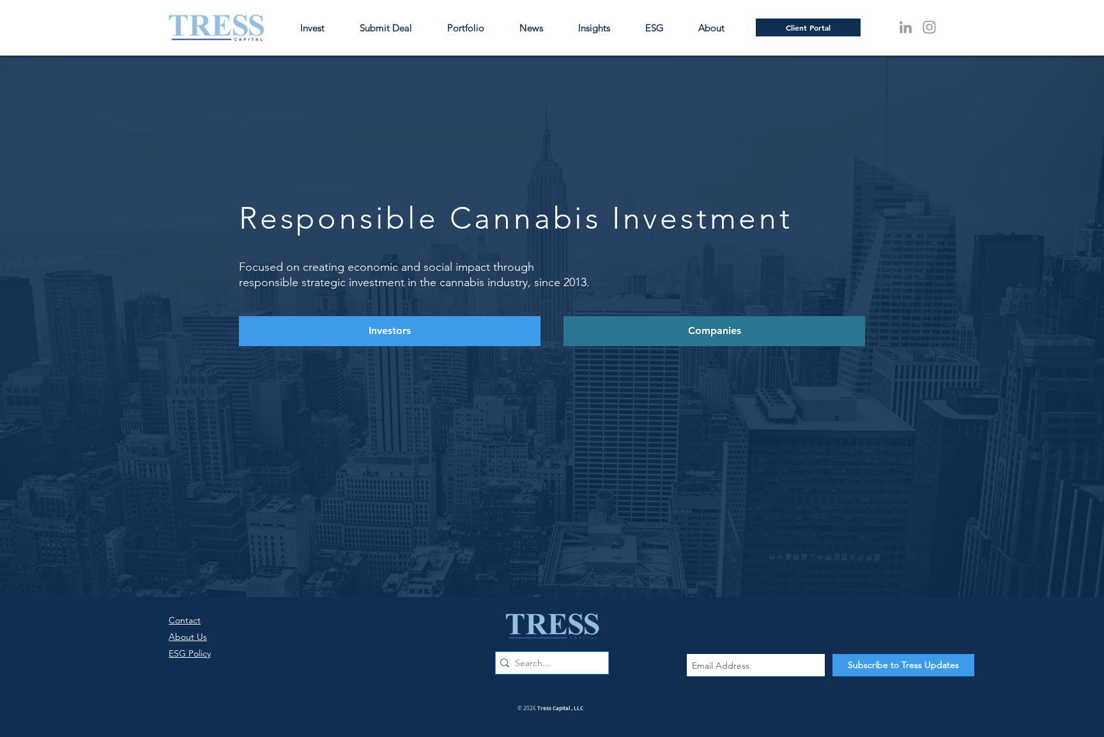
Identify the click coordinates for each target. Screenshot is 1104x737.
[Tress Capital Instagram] (929, 27)
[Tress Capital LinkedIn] (905, 27)
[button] (719, 28)
